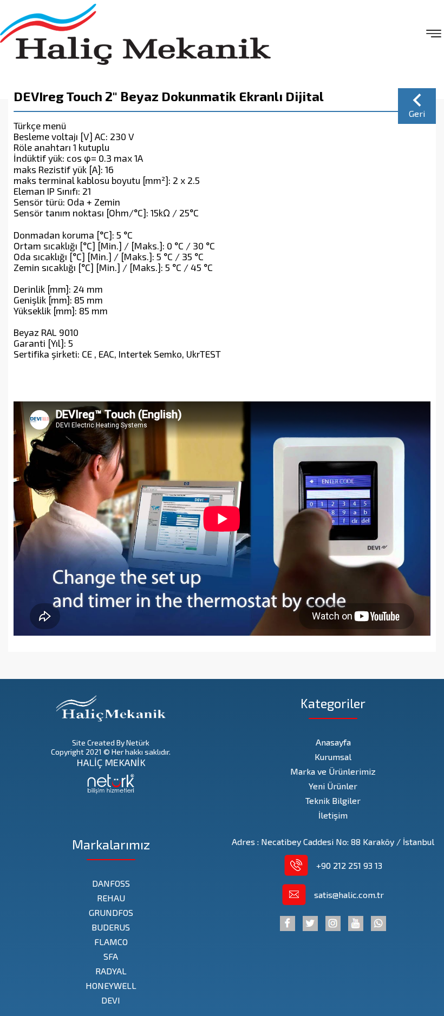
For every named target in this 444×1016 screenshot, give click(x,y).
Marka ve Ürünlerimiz (333, 771)
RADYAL (111, 971)
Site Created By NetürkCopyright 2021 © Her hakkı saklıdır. (111, 747)
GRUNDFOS (111, 912)
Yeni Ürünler (333, 786)
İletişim (333, 815)
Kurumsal (333, 756)
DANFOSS (111, 883)
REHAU (111, 898)
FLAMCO (111, 941)
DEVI (110, 1000)
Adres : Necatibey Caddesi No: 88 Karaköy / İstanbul (333, 841)
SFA (110, 956)
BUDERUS (111, 927)
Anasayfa (333, 742)
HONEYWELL (111, 985)
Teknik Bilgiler (333, 800)
